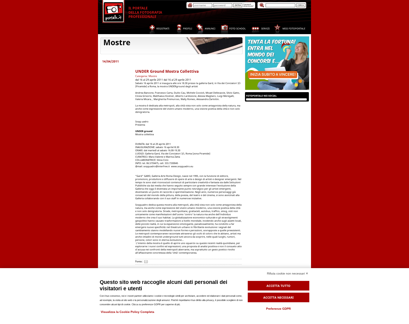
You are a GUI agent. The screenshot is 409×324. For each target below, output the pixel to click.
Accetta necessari (278, 297)
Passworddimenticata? (248, 5)
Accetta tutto (278, 286)
